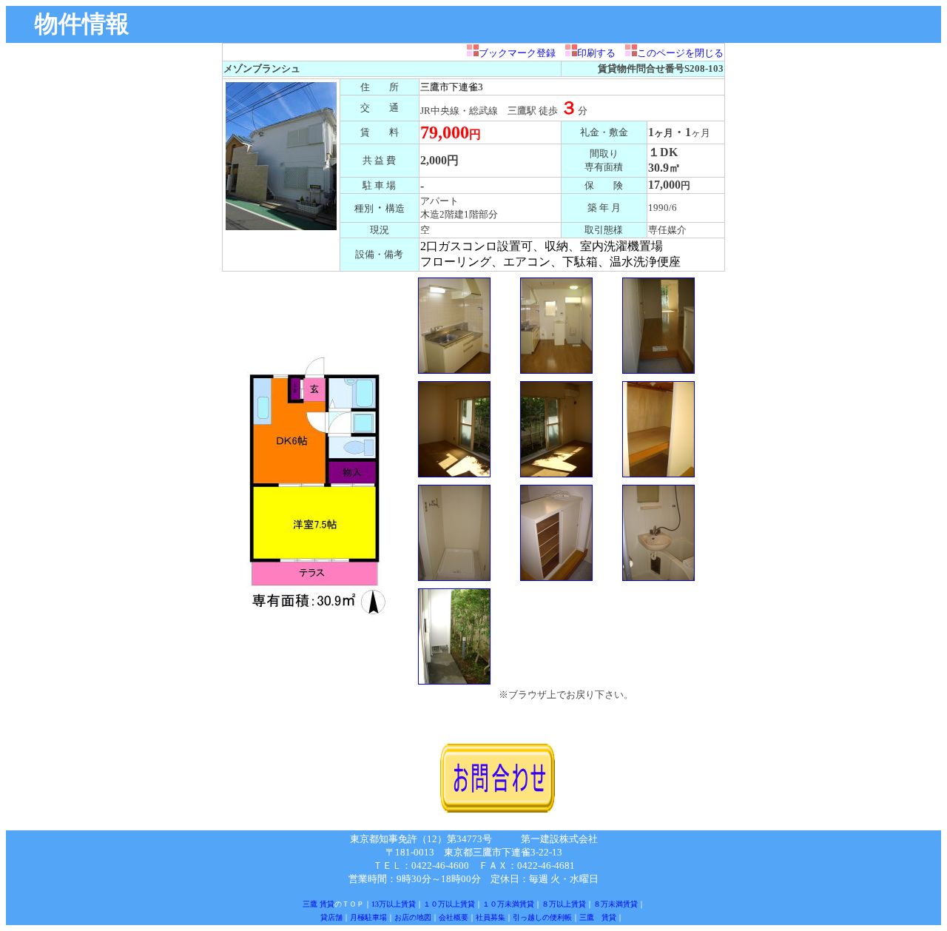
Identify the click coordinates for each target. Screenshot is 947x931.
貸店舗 (331, 917)
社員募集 (490, 917)
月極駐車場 (368, 917)
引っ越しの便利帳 (542, 917)
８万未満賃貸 (615, 904)
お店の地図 (412, 917)
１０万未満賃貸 (508, 904)
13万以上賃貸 (393, 904)
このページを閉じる (680, 52)
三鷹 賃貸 (318, 904)
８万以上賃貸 (564, 904)
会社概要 (453, 917)
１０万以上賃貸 (449, 904)
